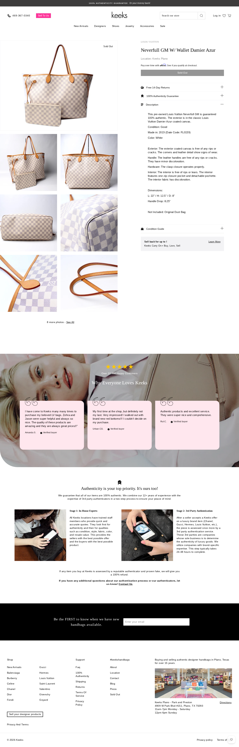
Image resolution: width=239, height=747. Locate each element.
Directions (225, 702)
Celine (10, 683)
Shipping (81, 681)
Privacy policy (80, 703)
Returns (80, 687)
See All (70, 322)
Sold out (115, 694)
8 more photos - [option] (60, 322)
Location (115, 672)
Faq (78, 667)
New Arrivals (81, 26)
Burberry (12, 678)
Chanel (11, 689)
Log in (217, 15)
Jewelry (129, 26)
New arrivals (14, 667)
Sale (162, 26)
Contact (114, 678)
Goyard (43, 699)
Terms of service (81, 694)
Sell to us (43, 15)
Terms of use (224, 739)
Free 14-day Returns (158, 87)
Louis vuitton (46, 678)
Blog (112, 683)
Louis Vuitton (150, 42)
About (113, 667)
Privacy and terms (18, 724)
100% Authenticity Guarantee (162, 96)
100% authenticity (82, 674)
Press (113, 689)
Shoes (115, 26)
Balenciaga (13, 672)
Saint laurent (47, 683)
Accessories (147, 26)
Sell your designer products (25, 714)
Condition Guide (155, 228)
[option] (119, 3)
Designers (100, 26)
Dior (9, 694)
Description (152, 104)
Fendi (10, 699)
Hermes (43, 672)
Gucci (42, 667)
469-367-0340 (21, 15)
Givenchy (44, 694)
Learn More (215, 241)
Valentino (44, 689)
